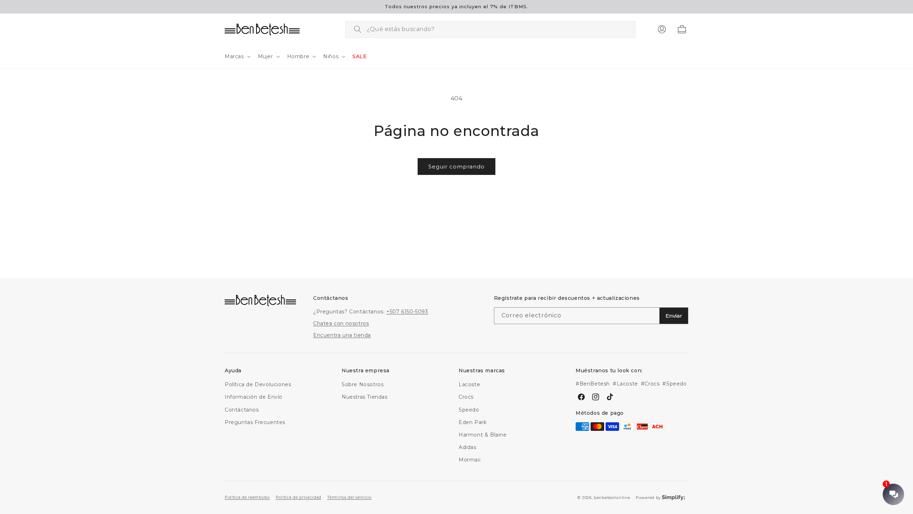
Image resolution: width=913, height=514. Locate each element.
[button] (237, 56)
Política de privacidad (298, 497)
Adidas (467, 447)
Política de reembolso (247, 497)
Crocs (466, 397)
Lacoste (469, 384)
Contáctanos (242, 410)
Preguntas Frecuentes (255, 422)
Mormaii (469, 460)
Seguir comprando (456, 166)
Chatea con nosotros (341, 323)
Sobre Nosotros (362, 384)
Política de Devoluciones (258, 384)
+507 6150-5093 (407, 311)
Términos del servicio (349, 497)
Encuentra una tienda (342, 335)
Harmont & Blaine (483, 435)
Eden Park (472, 422)
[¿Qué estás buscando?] (358, 29)
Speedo (469, 410)
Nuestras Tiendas (365, 397)
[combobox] (491, 29)
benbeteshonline (612, 497)
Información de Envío (253, 397)
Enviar (673, 315)
